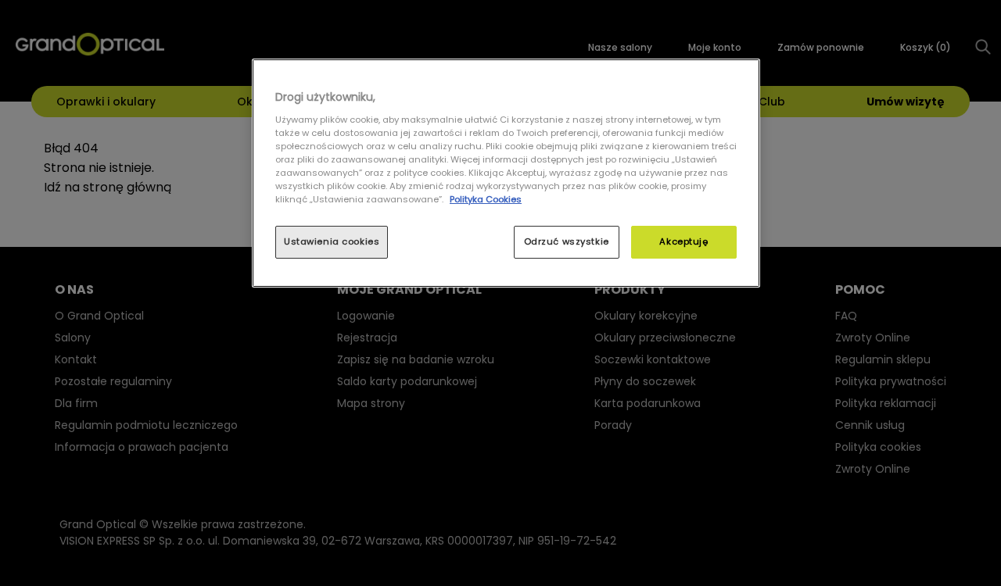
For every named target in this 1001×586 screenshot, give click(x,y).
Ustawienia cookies (331, 241)
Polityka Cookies (486, 199)
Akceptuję (683, 241)
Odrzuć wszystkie (566, 241)
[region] (506, 173)
